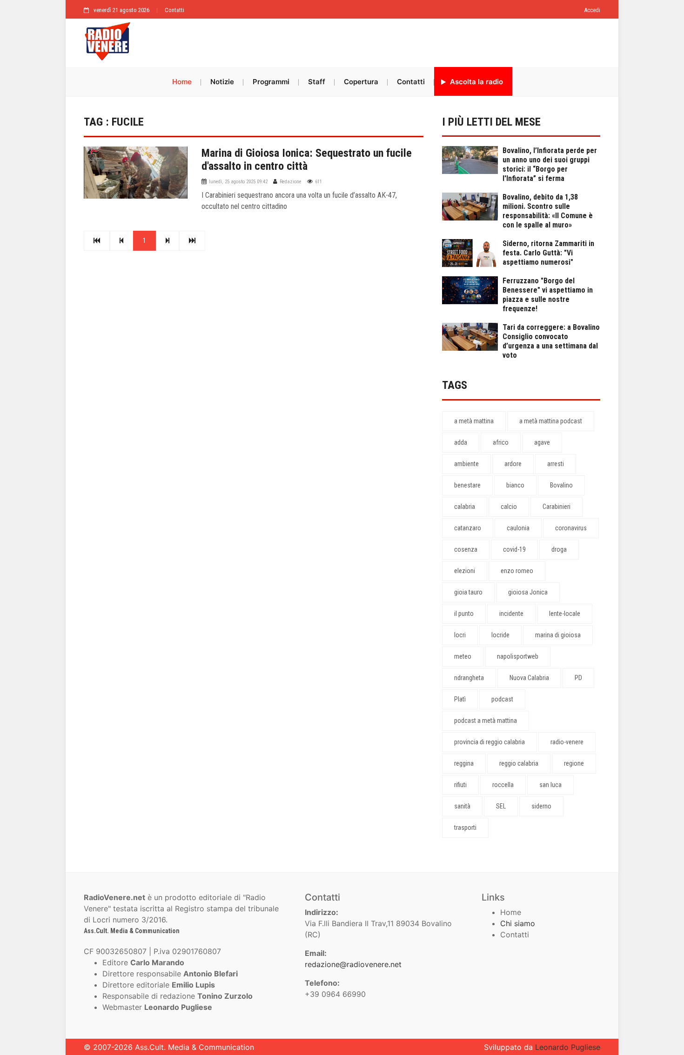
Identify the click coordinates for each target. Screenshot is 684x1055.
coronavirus (571, 528)
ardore (513, 463)
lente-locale (564, 613)
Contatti (174, 10)
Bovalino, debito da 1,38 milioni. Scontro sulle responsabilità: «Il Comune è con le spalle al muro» (548, 211)
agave (542, 442)
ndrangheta (469, 677)
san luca (550, 784)
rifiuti (460, 784)
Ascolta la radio (475, 81)
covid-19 (514, 549)
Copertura (361, 81)
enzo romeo (517, 570)
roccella (503, 784)
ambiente (466, 463)
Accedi (592, 10)
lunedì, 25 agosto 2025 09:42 (238, 182)
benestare (467, 485)
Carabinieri (556, 506)
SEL (501, 806)
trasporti (465, 827)
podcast (502, 699)
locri (460, 635)
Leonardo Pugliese (567, 1047)
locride (500, 635)
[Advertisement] (370, 40)
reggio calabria (518, 763)
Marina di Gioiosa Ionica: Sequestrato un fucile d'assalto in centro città (306, 160)
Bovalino (561, 485)
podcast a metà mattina (485, 720)
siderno (541, 806)
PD (578, 677)
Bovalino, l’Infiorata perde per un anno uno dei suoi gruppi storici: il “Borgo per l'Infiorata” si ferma (550, 164)
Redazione (291, 182)
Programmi (271, 81)
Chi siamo (517, 923)
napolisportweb (517, 656)
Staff (316, 81)
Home (182, 81)
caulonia (518, 528)
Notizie (222, 81)
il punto (464, 613)
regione (574, 763)
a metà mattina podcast (550, 421)
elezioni (464, 570)
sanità (462, 806)
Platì (460, 699)
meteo (462, 656)
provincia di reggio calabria (489, 742)
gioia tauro (468, 592)
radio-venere (566, 742)
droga (559, 549)
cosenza (465, 549)
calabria (464, 506)
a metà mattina (474, 421)
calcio (509, 506)
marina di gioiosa (558, 635)
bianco (515, 485)
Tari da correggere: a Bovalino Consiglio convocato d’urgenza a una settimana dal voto (551, 341)
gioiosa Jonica (528, 592)
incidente (511, 613)
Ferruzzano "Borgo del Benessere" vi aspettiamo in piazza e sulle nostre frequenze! (548, 294)
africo (501, 442)
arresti (555, 463)
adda (460, 442)
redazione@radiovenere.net (353, 964)
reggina (464, 763)
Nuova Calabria (529, 677)
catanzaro (467, 528)
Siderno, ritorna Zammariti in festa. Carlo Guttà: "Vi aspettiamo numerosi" (548, 253)
